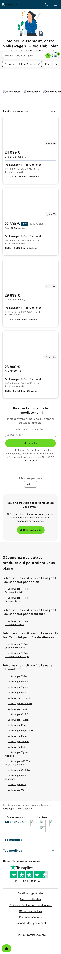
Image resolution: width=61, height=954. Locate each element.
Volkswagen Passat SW (20, 730)
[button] (38, 64)
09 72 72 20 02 (15, 822)
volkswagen (45, 805)
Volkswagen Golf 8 (18, 681)
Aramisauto (9, 805)
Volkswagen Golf (17, 784)
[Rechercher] (48, 55)
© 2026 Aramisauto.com (30, 935)
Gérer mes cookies (30, 911)
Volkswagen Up (16, 789)
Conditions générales (31, 893)
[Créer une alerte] (6, 948)
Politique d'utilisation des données (30, 905)
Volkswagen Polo (17, 692)
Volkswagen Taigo (17, 708)
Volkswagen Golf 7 (18, 714)
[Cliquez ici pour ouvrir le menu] (55, 4)
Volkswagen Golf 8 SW (20, 703)
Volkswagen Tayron (18, 719)
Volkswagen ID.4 (17, 725)
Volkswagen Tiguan (18, 687)
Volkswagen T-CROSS (19, 697)
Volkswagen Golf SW (19, 770)
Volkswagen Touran (18, 741)
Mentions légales (30, 899)
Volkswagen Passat (18, 736)
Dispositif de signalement (30, 923)
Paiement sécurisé (30, 917)
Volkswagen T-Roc (18, 676)
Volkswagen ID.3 (16, 746)
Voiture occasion (27, 805)
